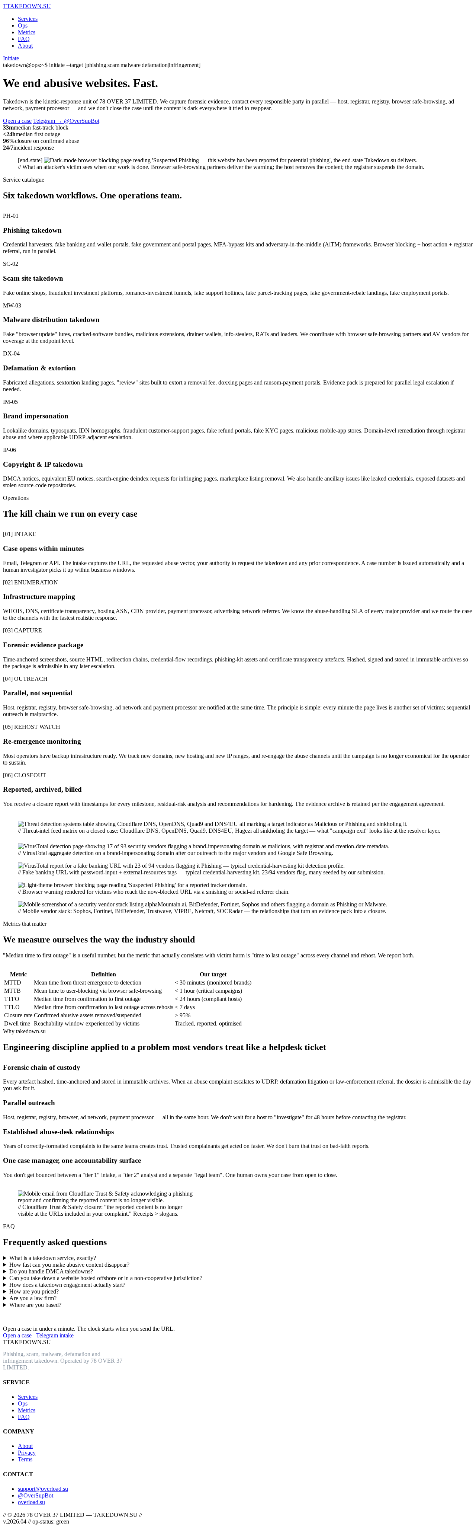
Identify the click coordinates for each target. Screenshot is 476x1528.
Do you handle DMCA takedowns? (51, 1271)
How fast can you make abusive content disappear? (69, 1264)
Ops (23, 25)
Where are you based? (35, 1305)
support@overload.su (43, 1489)
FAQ (24, 39)
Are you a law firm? (33, 1298)
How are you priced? (34, 1291)
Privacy (27, 1452)
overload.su (31, 1502)
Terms (25, 1459)
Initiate (11, 58)
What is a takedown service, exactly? (52, 1258)
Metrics (26, 32)
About (25, 45)
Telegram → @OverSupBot (66, 121)
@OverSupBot (35, 1495)
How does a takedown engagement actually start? (67, 1285)
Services (28, 19)
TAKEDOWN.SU (27, 6)
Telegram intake (55, 1335)
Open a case (17, 121)
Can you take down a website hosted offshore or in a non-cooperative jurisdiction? (105, 1278)
